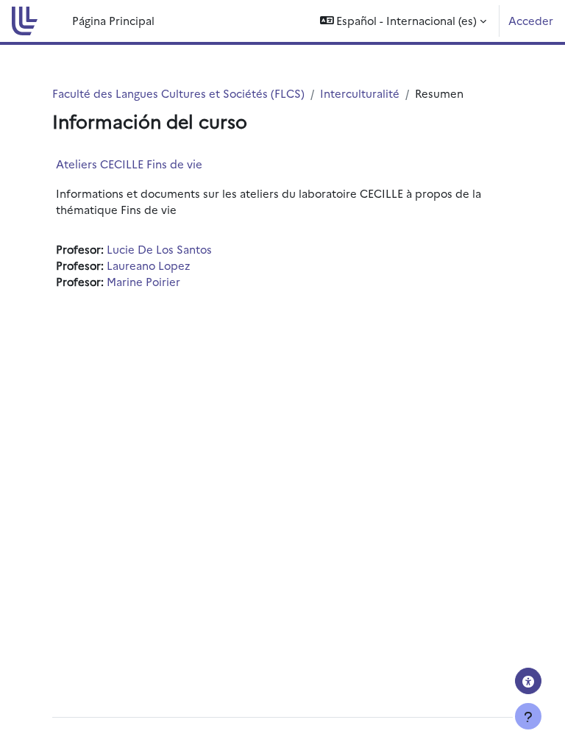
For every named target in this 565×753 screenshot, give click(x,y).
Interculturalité (359, 93)
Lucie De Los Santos (159, 249)
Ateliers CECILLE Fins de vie (129, 163)
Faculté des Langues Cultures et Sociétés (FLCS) (178, 93)
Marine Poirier (143, 281)
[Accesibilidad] (528, 681)
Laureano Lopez (148, 265)
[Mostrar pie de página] (528, 716)
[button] (403, 21)
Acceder (530, 20)
